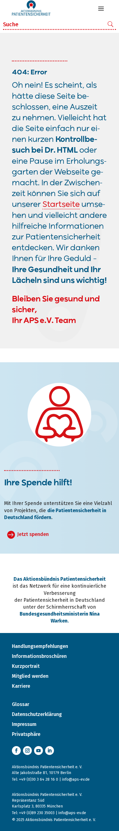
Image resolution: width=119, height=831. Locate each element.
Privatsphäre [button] (26, 734)
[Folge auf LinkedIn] (49, 750)
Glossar (20, 704)
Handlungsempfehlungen (40, 646)
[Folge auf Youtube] (38, 750)
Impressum (24, 724)
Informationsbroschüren (39, 656)
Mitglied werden (30, 676)
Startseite (61, 205)
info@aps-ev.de (76, 779)
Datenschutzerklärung (37, 714)
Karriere (21, 686)
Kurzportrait (26, 666)
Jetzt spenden (33, 534)
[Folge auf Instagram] (27, 750)
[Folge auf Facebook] (16, 750)
